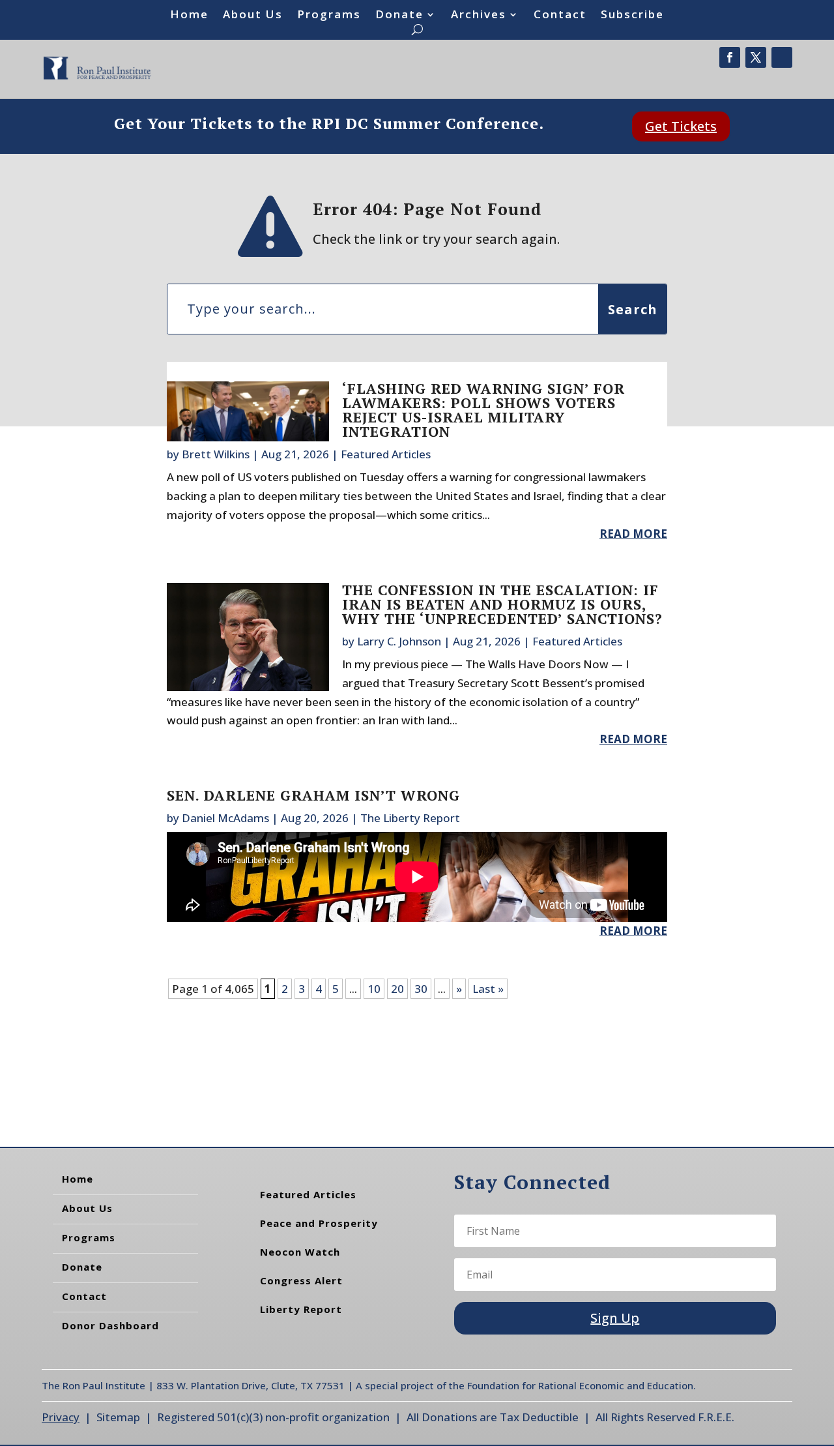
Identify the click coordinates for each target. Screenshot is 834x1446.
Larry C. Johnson (399, 641)
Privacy (60, 1416)
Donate (399, 16)
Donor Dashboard (110, 1325)
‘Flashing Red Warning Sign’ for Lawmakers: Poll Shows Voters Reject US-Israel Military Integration (483, 410)
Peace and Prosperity (319, 1223)
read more (633, 533)
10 (374, 988)
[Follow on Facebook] (729, 57)
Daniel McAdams (225, 817)
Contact (560, 16)
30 (420, 988)
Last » (488, 988)
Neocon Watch (300, 1251)
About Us (253, 16)
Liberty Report (301, 1309)
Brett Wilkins (216, 454)
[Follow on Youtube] (781, 57)
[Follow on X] (755, 57)
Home (189, 16)
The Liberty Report (410, 817)
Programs (329, 16)
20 (397, 988)
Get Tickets (681, 126)
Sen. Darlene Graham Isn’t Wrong (313, 795)
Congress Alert (301, 1280)
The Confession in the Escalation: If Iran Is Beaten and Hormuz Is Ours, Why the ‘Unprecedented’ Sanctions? (502, 604)
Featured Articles (386, 454)
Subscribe (632, 16)
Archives (478, 16)
